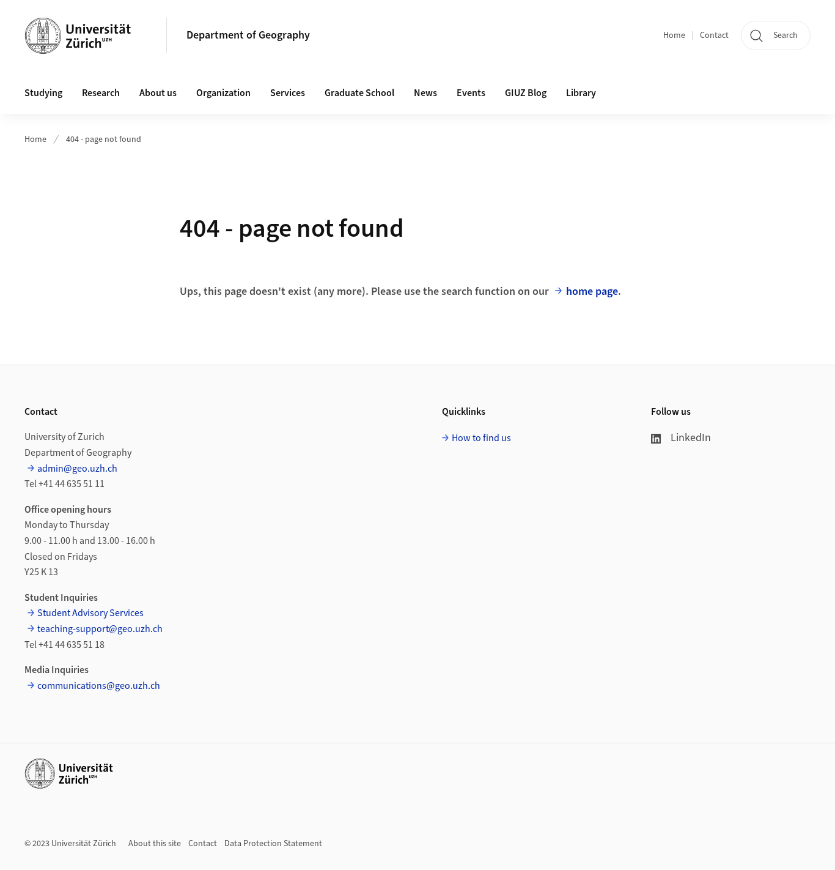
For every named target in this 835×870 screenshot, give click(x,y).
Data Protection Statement (273, 844)
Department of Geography (248, 35)
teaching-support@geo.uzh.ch (100, 629)
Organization (223, 93)
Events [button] (471, 93)
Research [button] (101, 93)
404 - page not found (103, 139)
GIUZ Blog (525, 93)
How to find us (481, 438)
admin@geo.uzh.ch (77, 468)
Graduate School (359, 93)
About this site (154, 844)
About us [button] (158, 93)
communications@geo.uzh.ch (98, 686)
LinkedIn (691, 437)
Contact (714, 35)
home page (592, 291)
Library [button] (581, 93)
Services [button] (287, 93)
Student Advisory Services (90, 613)
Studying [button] (43, 93)
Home (674, 35)
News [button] (425, 93)
